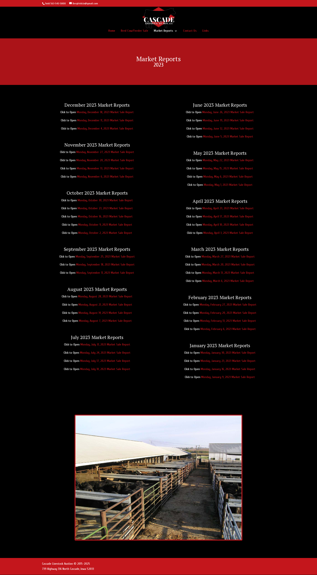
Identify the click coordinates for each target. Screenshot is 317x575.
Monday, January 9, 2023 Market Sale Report (228, 377)
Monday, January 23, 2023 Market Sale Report (228, 361)
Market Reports (163, 31)
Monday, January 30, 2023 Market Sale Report (228, 353)
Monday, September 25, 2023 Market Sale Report (105, 256)
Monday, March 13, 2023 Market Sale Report (228, 273)
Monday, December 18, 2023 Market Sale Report (105, 112)
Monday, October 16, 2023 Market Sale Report (105, 216)
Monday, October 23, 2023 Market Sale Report (105, 208)
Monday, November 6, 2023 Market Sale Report (105, 176)
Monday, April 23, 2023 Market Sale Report (228, 208)
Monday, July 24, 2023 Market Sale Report (105, 353)
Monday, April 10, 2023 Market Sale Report (228, 225)
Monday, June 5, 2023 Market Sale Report (228, 136)
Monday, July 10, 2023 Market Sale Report (105, 369)
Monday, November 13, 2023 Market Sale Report (105, 168)
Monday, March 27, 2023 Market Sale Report (228, 256)
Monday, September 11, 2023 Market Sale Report (105, 273)
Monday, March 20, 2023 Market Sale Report (228, 264)
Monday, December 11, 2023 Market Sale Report (105, 120)
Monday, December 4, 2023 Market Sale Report (105, 128)
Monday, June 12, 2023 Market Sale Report (228, 128)
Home (111, 31)
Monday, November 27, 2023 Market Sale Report (105, 152)
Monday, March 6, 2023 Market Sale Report (228, 281)
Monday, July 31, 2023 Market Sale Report (105, 344)
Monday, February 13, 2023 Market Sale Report (228, 321)
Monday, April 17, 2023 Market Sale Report (228, 216)
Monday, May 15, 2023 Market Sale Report (228, 168)
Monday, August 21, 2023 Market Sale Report (105, 304)
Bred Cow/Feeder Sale (134, 31)
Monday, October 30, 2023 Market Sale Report (105, 200)
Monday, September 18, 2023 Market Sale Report (105, 264)
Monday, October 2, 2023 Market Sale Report (105, 233)
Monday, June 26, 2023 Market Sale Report (228, 112)
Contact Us (190, 31)
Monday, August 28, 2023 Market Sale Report (105, 296)
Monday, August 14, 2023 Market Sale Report (105, 313)
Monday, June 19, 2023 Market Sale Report (228, 120)
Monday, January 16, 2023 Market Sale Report (228, 369)
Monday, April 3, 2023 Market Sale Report (228, 233)
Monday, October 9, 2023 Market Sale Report (105, 225)
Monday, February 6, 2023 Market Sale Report (228, 329)
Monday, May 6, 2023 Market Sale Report (228, 176)
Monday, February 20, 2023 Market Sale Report (228, 313)
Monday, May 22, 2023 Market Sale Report (228, 160)
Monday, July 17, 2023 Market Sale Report (105, 361)
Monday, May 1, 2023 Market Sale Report (228, 185)
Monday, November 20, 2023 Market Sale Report (105, 160)
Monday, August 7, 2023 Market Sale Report (105, 321)
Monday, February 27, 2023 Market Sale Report (228, 304)
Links (205, 31)
